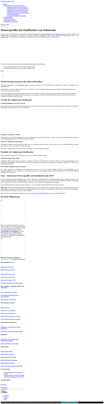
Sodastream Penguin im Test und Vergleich (18, 13)
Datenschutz (4, 387)
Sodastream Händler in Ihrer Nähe (9, 343)
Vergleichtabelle (8, 17)
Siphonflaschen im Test (10, 20)
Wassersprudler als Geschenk (8, 299)
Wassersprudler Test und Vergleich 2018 (14, 5)
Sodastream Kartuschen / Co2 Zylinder (11, 316)
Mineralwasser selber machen (8, 357)
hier (21, 96)
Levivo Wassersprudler (13, 14)
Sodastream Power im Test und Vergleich (17, 8)
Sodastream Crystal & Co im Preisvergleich (12, 283)
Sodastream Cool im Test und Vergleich (17, 11)
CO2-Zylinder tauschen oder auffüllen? (11, 319)
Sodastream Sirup (5, 307)
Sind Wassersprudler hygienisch (9, 292)
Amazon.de (47, 182)
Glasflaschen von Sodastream (8, 310)
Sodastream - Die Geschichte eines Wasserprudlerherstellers (9, 340)
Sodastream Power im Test (7, 274)
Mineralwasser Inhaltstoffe (7, 363)
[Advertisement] (14, 50)
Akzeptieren (64, 402)
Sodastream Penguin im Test (8, 270)
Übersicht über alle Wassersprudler (40, 193)
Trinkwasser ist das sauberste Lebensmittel (11, 366)
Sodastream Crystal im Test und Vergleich (18, 10)
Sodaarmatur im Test (9, 18)
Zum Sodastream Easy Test (11, 258)
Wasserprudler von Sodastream (9, 231)
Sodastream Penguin (46, 34)
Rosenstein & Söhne (22, 85)
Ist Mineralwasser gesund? (7, 354)
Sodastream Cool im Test (7, 267)
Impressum (3, 384)
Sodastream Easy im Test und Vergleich (17, 7)
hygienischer (19, 137)
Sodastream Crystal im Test (11, 21)
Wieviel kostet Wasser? (6, 351)
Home (5, 4)
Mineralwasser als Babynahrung (9, 360)
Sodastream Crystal (60, 34)
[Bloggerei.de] (4, 392)
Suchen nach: (4, 389)
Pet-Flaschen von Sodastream (8, 313)
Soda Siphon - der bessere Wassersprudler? (12, 331)
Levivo (33, 85)
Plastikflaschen (4, 37)
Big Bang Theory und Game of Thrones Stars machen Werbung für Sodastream (14, 376)
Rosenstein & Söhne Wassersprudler (16, 15)
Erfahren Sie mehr (73, 402)
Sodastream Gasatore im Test (8, 280)
